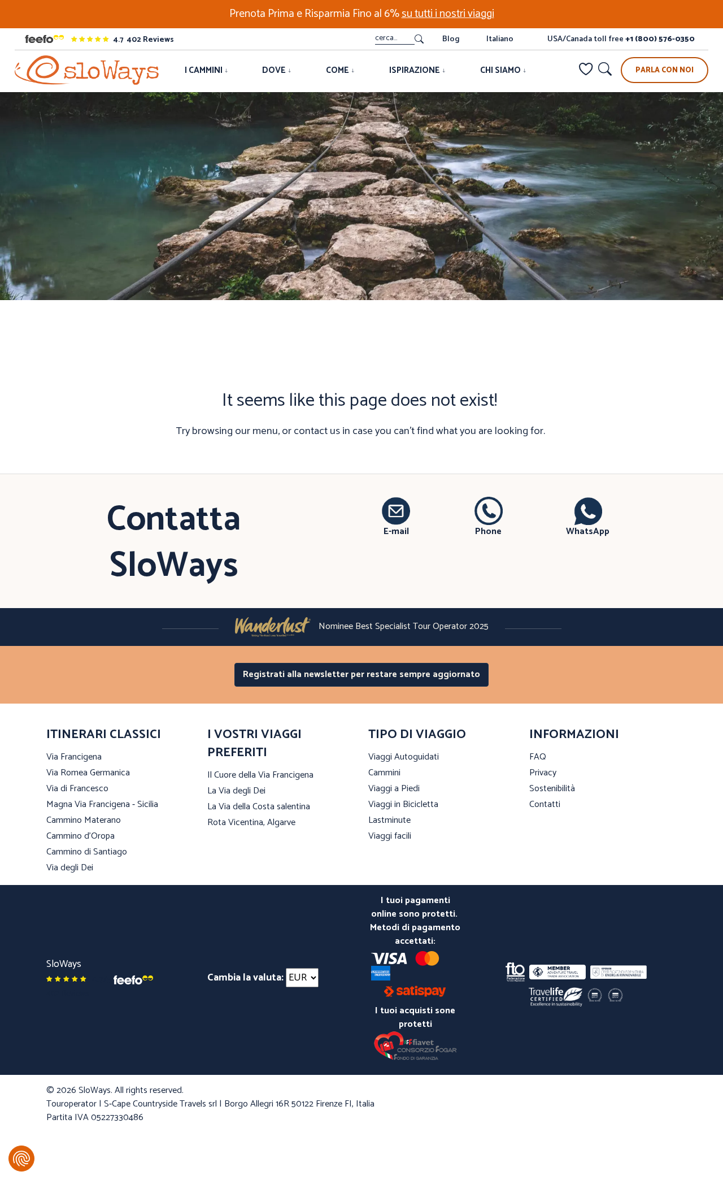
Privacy (542, 772)
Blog (450, 39)
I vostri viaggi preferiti (254, 744)
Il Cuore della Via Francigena (260, 775)
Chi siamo (501, 70)
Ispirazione (415, 70)
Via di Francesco (77, 788)
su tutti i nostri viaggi (448, 14)
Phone (488, 531)
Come (338, 70)
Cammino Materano (83, 820)
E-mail (396, 531)
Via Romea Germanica (88, 772)
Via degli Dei (69, 867)
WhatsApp (587, 531)
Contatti (544, 804)
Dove (275, 70)
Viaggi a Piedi (394, 788)
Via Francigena (74, 757)
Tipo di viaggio (417, 735)
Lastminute (389, 820)
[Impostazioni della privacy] (21, 1159)
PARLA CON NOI (664, 70)
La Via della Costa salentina (258, 806)
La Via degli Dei (236, 791)
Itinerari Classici (103, 735)
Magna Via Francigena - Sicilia (102, 804)
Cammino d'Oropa (80, 836)
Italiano (499, 39)
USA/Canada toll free (621, 39)
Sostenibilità (552, 788)
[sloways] (87, 70)
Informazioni (574, 735)
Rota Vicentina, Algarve (251, 822)
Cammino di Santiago (86, 852)
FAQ (537, 757)
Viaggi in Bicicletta (403, 804)
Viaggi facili (389, 836)
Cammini (384, 772)
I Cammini (204, 70)
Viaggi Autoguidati (403, 757)
